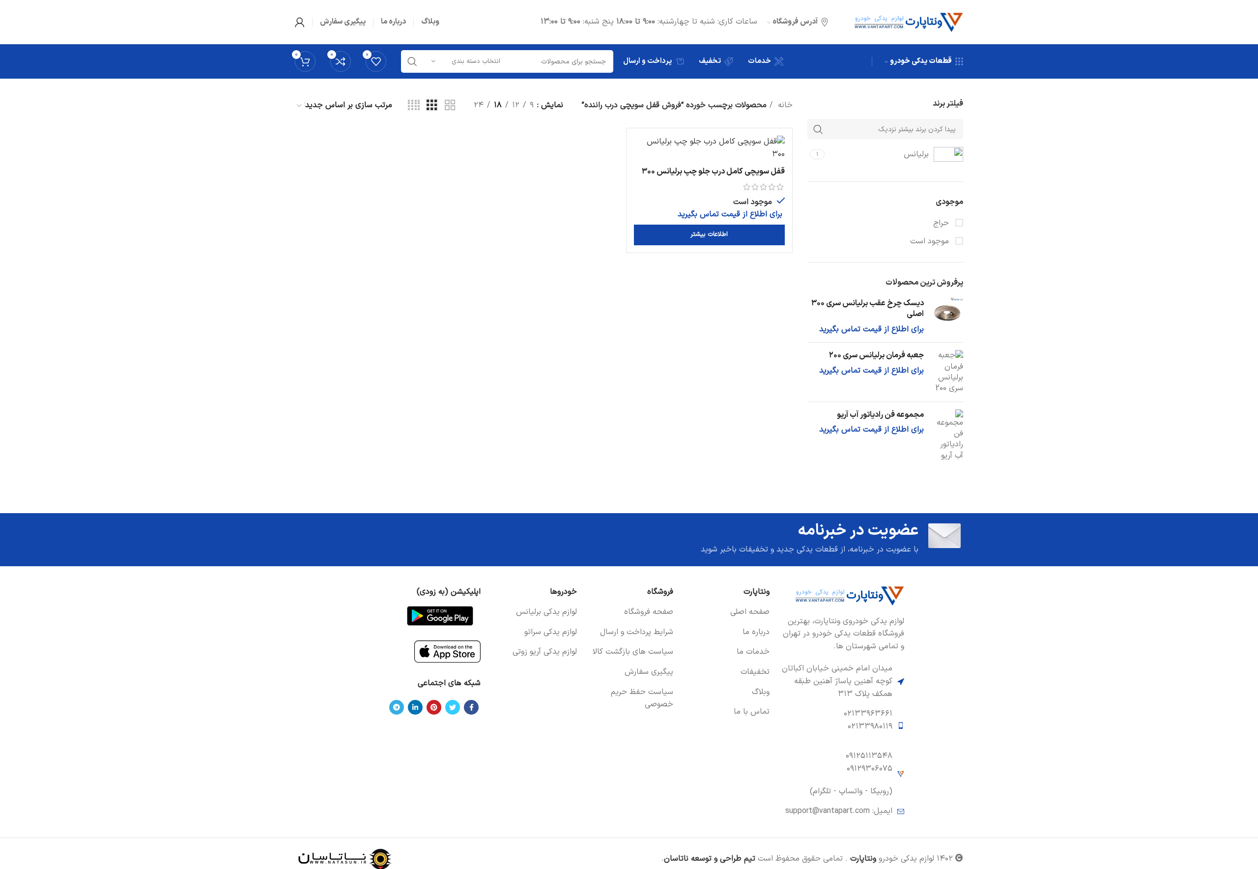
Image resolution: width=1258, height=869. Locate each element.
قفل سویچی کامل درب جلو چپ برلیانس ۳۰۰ (713, 171)
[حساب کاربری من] (300, 22)
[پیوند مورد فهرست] (726, 612)
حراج (942, 223)
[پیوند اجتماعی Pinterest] (434, 707)
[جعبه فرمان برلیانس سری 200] (947, 372)
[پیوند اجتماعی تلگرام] (396, 707)
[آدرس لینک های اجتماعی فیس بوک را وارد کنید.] (471, 707)
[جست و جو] (412, 61)
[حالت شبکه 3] (432, 105)
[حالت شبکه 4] (414, 105)
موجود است (930, 241)
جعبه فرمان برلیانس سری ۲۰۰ (876, 355)
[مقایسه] (641, 152)
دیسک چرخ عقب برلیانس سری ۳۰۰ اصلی (867, 309)
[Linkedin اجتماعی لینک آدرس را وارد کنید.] (415, 707)
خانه (784, 105)
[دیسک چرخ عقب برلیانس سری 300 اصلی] (947, 316)
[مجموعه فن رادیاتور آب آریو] (947, 435)
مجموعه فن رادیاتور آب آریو (880, 414)
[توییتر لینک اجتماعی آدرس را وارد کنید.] (452, 707)
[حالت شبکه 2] (450, 105)
